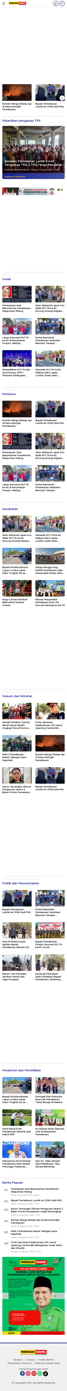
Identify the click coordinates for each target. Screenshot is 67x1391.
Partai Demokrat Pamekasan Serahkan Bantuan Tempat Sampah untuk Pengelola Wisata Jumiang (50, 340)
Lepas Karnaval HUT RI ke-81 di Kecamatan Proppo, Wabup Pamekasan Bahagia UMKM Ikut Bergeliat (15, 340)
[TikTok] (45, 1373)
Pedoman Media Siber (47, 1363)
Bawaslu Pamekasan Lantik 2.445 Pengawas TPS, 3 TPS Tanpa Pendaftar (33, 163)
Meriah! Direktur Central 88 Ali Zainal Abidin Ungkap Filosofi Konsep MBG (16, 725)
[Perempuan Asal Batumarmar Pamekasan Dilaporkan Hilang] (17, 294)
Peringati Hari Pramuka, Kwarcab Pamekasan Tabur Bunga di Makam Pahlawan (48, 1099)
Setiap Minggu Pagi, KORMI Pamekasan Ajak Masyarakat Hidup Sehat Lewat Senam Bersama (49, 570)
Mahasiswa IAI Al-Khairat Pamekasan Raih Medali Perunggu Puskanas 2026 (16, 1164)
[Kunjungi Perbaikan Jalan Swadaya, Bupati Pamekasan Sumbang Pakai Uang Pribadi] (50, 962)
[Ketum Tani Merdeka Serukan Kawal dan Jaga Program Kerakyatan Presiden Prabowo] (17, 962)
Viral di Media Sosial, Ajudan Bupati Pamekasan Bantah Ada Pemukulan (16, 944)
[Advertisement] (33, 47)
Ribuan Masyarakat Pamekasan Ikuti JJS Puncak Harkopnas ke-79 (50, 602)
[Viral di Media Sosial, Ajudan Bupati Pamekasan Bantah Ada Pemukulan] (17, 930)
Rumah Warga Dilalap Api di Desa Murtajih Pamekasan (17, 106)
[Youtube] (33, 1373)
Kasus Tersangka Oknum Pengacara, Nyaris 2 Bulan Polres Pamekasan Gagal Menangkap (16, 789)
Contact (30, 1359)
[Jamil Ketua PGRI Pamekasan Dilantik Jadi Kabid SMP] (17, 1117)
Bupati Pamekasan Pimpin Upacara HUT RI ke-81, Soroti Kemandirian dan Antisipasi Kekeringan (48, 944)
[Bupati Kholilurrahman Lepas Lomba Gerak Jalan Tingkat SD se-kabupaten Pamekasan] (17, 556)
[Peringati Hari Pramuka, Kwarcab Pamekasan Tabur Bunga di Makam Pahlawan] (50, 1085)
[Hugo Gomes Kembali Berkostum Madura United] (17, 588)
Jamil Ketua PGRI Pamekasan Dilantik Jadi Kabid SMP (16, 1131)
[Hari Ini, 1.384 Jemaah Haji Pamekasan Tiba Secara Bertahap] (50, 1150)
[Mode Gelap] (56, 3)
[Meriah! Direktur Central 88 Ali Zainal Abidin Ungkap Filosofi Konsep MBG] (17, 711)
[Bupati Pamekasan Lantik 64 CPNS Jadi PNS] (50, 92)
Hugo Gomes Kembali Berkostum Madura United (14, 602)
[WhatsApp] (39, 1373)
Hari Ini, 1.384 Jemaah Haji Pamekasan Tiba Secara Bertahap (47, 1164)
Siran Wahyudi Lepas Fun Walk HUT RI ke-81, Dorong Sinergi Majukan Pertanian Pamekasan (50, 308)
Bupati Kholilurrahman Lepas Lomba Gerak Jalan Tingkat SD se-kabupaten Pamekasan (15, 570)
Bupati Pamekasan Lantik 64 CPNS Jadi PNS (49, 105)
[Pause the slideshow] (55, 1296)
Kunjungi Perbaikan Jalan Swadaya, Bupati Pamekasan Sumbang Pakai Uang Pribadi (48, 976)
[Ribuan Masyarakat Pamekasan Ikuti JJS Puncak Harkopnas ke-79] (50, 588)
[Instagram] (28, 1373)
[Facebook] (22, 1373)
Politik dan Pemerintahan (17, 169)
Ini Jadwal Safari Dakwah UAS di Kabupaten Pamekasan (49, 1131)
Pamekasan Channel (19, 1363)
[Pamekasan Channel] (17, 4)
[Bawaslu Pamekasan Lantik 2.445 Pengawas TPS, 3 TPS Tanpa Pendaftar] (33, 149)
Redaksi (17, 1359)
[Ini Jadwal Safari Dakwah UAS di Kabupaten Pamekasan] (50, 1117)
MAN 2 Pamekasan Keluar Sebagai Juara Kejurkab (14, 757)
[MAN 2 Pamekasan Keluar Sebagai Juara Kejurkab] (17, 743)
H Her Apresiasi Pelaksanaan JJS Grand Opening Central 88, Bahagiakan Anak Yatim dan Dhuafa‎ (49, 725)
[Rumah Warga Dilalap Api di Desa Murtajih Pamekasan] (17, 92)
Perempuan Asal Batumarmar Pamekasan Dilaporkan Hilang (16, 308)
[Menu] (4, 3)
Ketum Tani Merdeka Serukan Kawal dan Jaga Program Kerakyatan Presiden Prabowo (14, 976)
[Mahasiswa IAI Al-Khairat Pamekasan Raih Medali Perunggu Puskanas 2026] (17, 1150)
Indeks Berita (46, 1359)
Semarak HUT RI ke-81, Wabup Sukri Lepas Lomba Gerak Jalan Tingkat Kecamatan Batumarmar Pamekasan (49, 372)
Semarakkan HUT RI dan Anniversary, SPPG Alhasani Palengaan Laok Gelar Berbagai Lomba (16, 372)
